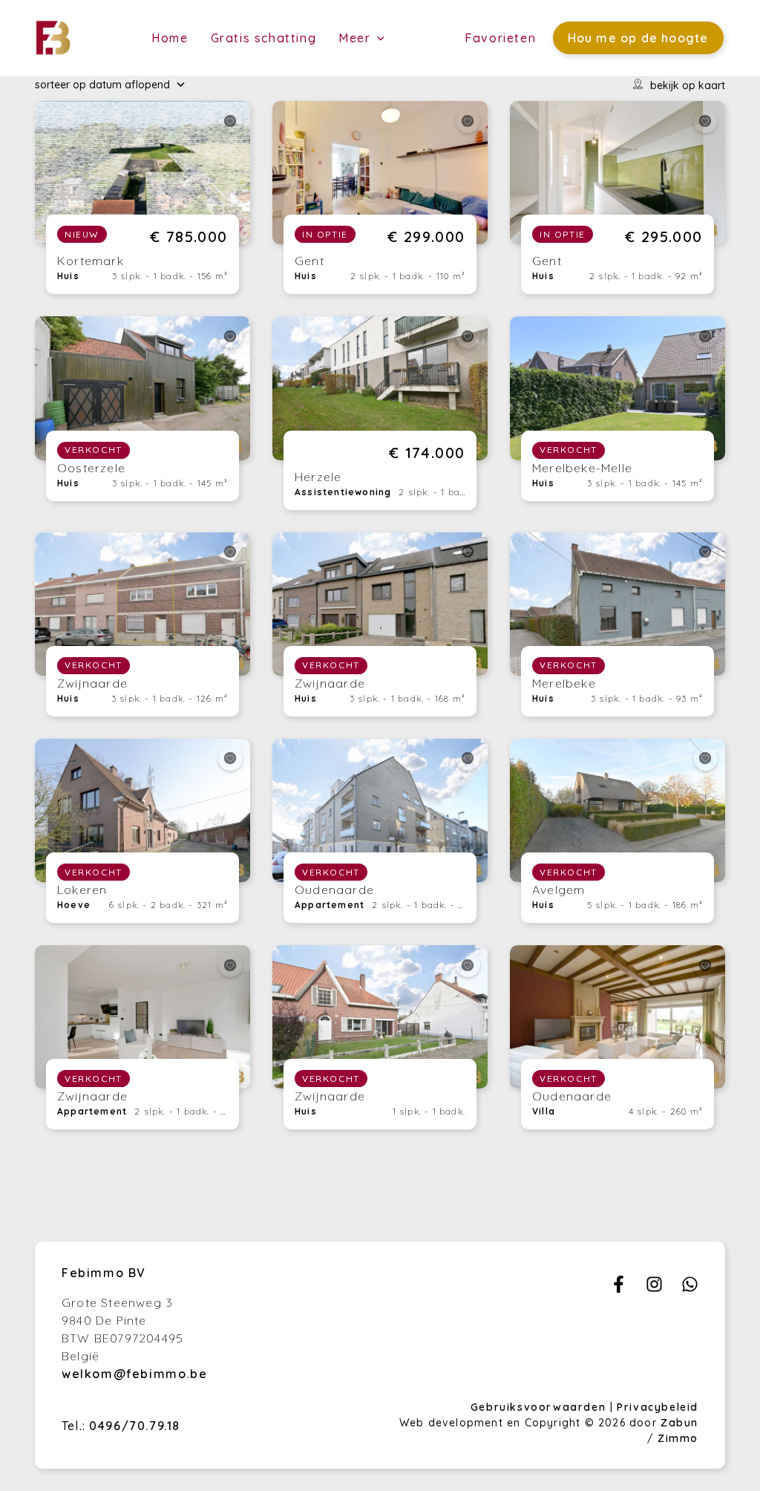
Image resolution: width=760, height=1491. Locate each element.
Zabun (679, 1422)
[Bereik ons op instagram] (654, 1288)
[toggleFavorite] (230, 120)
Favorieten (500, 37)
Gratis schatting (264, 37)
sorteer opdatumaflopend (102, 85)
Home (169, 37)
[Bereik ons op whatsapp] (689, 1288)
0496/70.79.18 (134, 1425)
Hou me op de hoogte (638, 37)
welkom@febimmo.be (134, 1373)
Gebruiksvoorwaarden (540, 1407)
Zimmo (678, 1438)
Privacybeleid (657, 1407)
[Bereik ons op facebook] (618, 1288)
